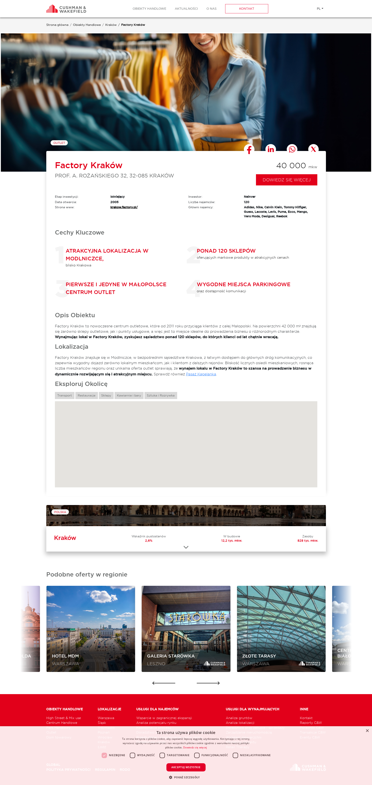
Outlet (59, 143)
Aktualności (186, 9)
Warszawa (106, 718)
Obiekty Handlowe (149, 9)
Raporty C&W (311, 723)
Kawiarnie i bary (129, 395)
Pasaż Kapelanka (201, 374)
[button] (186, 777)
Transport (64, 395)
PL (319, 9)
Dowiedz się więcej (287, 179)
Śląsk (102, 723)
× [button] (367, 730)
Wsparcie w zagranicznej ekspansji (164, 718)
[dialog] (186, 755)
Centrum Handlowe (61, 723)
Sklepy (106, 395)
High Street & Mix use (63, 718)
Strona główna (57, 25)
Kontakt (246, 9)
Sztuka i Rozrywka (161, 395)
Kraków (111, 25)
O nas (211, 9)
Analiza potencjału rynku (156, 723)
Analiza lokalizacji (240, 723)
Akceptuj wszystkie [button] (185, 767)
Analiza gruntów (239, 718)
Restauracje (86, 395)
